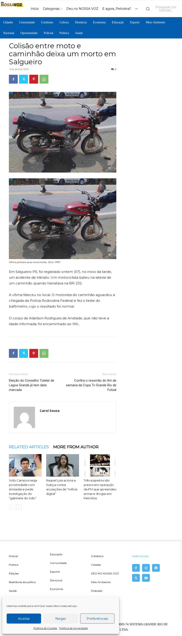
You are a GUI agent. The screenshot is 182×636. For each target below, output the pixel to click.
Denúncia (56, 580)
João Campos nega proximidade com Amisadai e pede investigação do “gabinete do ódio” (23, 489)
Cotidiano (97, 556)
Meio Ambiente (101, 582)
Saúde (13, 590)
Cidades (96, 564)
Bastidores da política (22, 582)
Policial (13, 556)
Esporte (55, 571)
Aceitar (24, 618)
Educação (56, 554)
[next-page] (19, 507)
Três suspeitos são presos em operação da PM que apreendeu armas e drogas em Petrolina (100, 489)
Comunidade (58, 563)
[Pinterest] (33, 79)
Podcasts (96, 590)
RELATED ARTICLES (29, 447)
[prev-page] (11, 507)
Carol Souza (49, 410)
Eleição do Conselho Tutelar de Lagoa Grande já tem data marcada (31, 385)
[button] (163, 8)
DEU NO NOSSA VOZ (105, 573)
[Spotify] (156, 568)
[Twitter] (23, 79)
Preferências (97, 618)
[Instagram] (146, 568)
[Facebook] (13, 79)
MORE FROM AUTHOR (76, 447)
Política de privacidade (73, 628)
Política (13, 564)
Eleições (14, 573)
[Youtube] (146, 578)
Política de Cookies (45, 628)
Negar (60, 618)
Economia (56, 589)
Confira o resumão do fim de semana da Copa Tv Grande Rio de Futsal (91, 385)
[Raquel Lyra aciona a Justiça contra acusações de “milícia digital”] (62, 465)
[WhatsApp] (44, 79)
